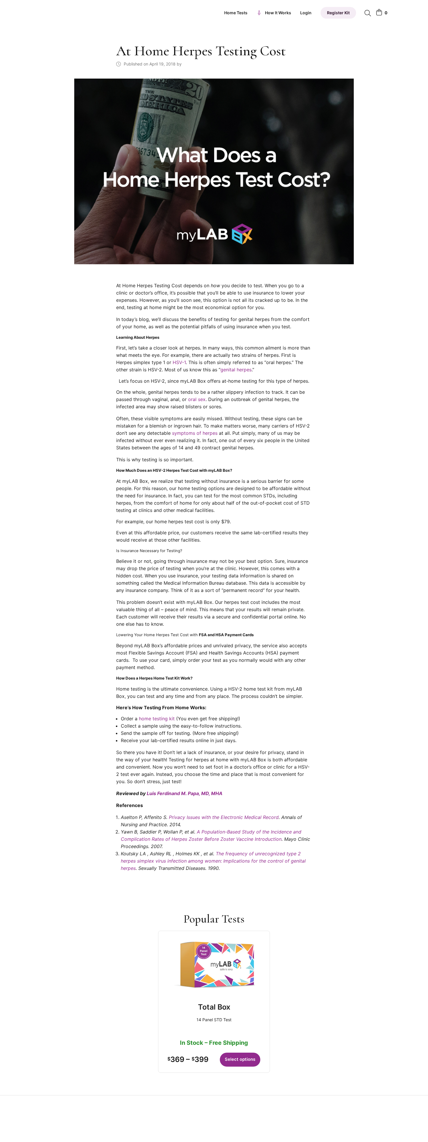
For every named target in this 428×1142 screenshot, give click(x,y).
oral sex (197, 399)
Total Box (214, 1007)
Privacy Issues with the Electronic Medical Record (224, 817)
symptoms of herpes (194, 433)
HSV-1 (179, 362)
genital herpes (236, 370)
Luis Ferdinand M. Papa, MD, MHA (184, 793)
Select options (240, 1059)
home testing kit (157, 718)
